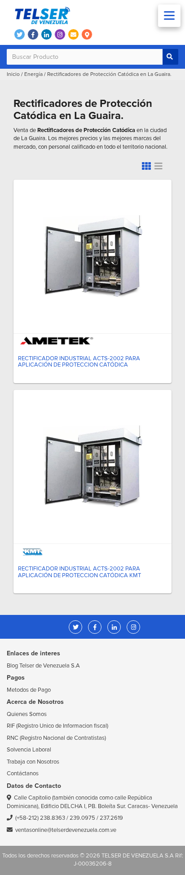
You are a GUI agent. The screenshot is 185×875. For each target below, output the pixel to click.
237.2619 (111, 818)
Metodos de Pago (29, 690)
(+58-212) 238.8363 (40, 818)
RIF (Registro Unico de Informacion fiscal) (57, 725)
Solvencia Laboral (29, 749)
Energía (33, 74)
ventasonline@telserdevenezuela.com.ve (65, 830)
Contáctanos (23, 773)
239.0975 (82, 818)
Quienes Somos (27, 714)
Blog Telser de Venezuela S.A (43, 665)
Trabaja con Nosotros (33, 761)
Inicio (13, 74)
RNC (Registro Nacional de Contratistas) (56, 738)
